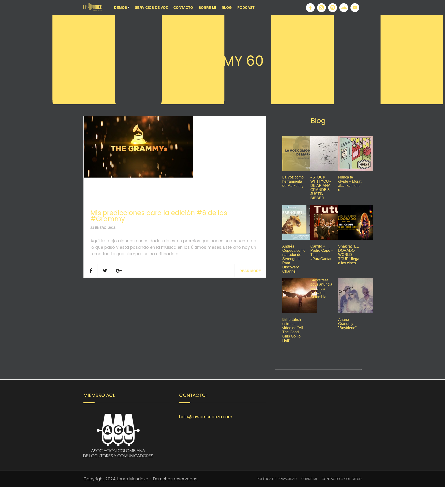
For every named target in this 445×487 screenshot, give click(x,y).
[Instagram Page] (321, 7)
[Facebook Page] (310, 7)
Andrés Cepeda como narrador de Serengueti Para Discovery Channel (293, 258)
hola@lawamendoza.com (205, 417)
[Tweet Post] (105, 270)
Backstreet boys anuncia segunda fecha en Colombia (321, 288)
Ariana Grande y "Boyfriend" (347, 324)
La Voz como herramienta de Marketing (293, 181)
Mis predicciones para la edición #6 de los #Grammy (158, 215)
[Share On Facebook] (91, 270)
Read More (250, 271)
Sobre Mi (207, 8)
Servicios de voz (151, 8)
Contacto (183, 8)
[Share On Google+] (119, 270)
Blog (227, 8)
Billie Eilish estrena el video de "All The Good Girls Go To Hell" (292, 330)
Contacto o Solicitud (342, 479)
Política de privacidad (277, 479)
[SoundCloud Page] (343, 7)
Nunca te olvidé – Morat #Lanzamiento (349, 183)
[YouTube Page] (354, 7)
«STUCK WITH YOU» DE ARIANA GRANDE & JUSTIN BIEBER (320, 187)
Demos (120, 8)
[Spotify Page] (332, 7)
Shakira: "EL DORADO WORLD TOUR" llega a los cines (348, 254)
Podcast (245, 8)
